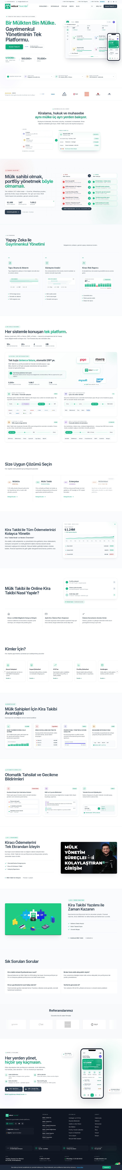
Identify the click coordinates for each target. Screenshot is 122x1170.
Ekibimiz (97, 1121)
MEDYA (72, 6)
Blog (96, 1130)
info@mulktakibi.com (100, 1158)
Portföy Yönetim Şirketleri (76, 1130)
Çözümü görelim (12, 212)
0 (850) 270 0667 (45, 1158)
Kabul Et (106, 1167)
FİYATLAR (64, 6)
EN (92, 6)
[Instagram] (116, 2)
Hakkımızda (98, 1118)
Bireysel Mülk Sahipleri (75, 1138)
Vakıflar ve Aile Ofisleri (75, 1124)
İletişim (97, 1135)
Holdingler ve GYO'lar (75, 1118)
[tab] (89, 56)
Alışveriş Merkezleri (74, 1121)
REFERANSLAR (55, 6)
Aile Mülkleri (72, 1127)
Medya (97, 1127)
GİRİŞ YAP (99, 6)
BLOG (77, 6)
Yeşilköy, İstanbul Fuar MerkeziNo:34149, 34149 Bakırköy (15, 1159)
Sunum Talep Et (14, 47)
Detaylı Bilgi (80, 1167)
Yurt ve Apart (72, 1135)
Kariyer (97, 1133)
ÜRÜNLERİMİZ (43, 6)
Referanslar (98, 1124)
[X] (111, 2)
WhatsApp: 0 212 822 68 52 (74, 1158)
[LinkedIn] (108, 2)
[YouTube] (113, 2)
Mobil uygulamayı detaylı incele (15, 1094)
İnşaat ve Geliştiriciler (75, 1133)
